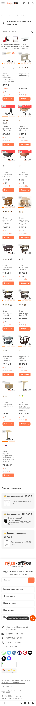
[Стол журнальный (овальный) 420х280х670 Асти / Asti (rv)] (8, 58)
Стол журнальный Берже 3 (7, 313)
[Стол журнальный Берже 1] (8, 249)
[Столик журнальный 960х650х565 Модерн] (25, 202)
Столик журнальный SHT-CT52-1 (23, 129)
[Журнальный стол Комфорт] (25, 58)
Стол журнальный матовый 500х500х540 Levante (24, 406)
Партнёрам (8, 610)
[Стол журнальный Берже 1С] (25, 249)
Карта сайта (7, 686)
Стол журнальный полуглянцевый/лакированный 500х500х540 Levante (8, 456)
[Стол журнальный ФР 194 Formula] (8, 202)
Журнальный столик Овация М (7, 359)
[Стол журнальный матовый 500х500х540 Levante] (25, 386)
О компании (9, 596)
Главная (4, 16)
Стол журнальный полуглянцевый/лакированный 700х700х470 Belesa (19, 521)
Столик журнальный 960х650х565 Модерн (24, 221)
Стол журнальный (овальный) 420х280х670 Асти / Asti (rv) (8, 78)
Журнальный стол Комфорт (24, 75)
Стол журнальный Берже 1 (7, 267)
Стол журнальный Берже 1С (23, 267)
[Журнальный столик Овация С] (25, 341)
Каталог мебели (14, 16)
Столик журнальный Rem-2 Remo (7, 404)
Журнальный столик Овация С (24, 359)
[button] (2, 63)
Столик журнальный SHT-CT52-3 (24, 174)
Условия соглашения (10, 682)
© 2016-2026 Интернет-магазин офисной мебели (13, 697)
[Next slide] (13, 68)
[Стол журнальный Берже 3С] (25, 295)
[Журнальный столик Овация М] (8, 341)
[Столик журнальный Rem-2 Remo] (8, 386)
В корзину (8, 99)
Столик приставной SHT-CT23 (7, 129)
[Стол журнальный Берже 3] (8, 295)
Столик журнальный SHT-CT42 (21, 502)
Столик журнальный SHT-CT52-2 (7, 174)
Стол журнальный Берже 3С (23, 313)
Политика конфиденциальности (15, 680)
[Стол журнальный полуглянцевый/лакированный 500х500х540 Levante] (8, 436)
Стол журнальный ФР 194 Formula (7, 221)
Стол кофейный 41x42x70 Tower (21, 543)
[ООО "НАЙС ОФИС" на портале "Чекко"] (9, 662)
